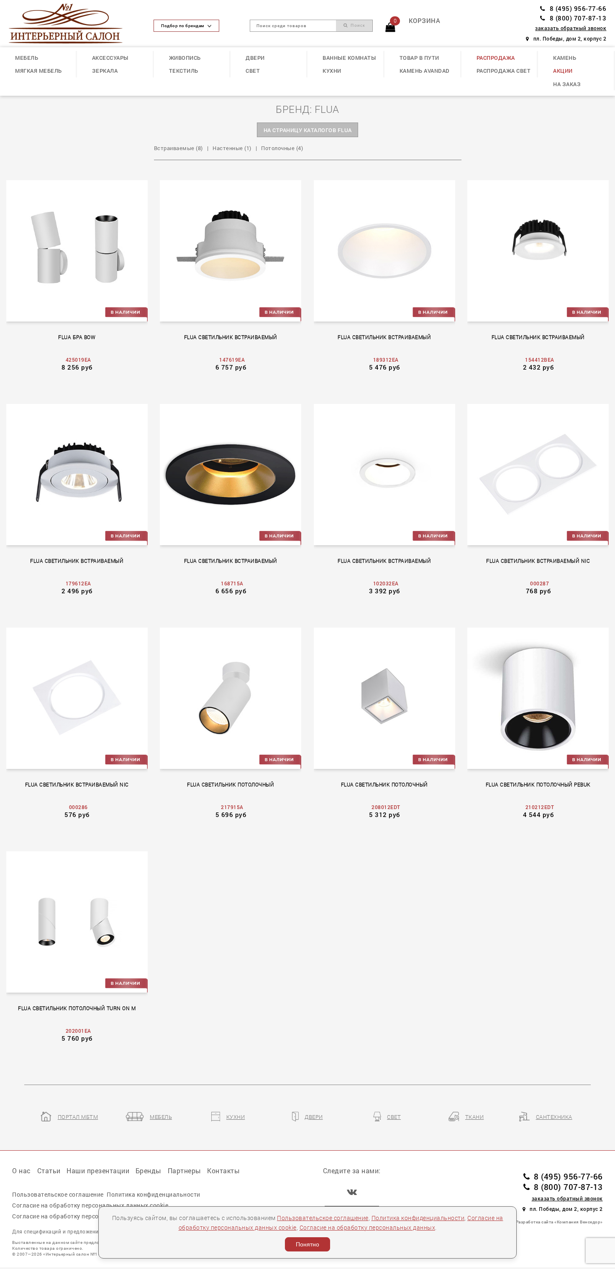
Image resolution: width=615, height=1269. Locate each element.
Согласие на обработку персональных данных (368, 1227)
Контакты (223, 1170)
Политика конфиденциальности (418, 1218)
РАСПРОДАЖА (496, 57)
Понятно (307, 1244)
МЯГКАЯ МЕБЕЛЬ (38, 70)
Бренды (148, 1170)
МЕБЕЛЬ (26, 57)
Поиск (356, 25)
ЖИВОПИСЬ (185, 57)
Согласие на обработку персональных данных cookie (90, 1205)
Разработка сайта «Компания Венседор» (559, 1222)
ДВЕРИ (255, 57)
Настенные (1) (232, 148)
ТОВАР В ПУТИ (419, 57)
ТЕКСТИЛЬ (183, 70)
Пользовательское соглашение (323, 1218)
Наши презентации (98, 1170)
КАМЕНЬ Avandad (425, 70)
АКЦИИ (563, 70)
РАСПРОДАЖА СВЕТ (504, 70)
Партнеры (184, 1170)
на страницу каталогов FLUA (308, 130)
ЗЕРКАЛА (105, 70)
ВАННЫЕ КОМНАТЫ (349, 57)
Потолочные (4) (282, 148)
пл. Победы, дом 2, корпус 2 (569, 39)
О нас (21, 1170)
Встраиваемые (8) (178, 148)
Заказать (81, 249)
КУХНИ (332, 70)
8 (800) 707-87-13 (578, 18)
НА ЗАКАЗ (567, 84)
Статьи (49, 1170)
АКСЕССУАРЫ (110, 57)
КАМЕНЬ (564, 57)
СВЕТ (253, 70)
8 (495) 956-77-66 (578, 9)
